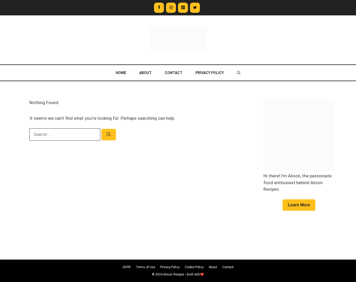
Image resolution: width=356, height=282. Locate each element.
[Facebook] (159, 8)
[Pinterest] (183, 8)
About (145, 73)
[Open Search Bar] (238, 73)
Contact (173, 73)
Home (121, 73)
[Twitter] (195, 8)
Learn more (299, 205)
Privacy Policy (209, 73)
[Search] (108, 134)
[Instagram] (171, 8)
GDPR (126, 267)
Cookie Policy (194, 267)
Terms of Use (145, 267)
